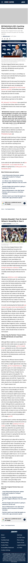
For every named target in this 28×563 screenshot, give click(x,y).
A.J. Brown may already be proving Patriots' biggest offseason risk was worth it (14, 182)
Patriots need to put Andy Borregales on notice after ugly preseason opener (13, 196)
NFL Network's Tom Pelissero (9, 102)
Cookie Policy (4, 545)
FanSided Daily (5, 540)
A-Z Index (19, 547)
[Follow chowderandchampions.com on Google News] (25, 203)
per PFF (10, 416)
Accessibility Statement (7, 547)
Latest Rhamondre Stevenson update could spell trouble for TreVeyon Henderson (13, 177)
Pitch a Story (20, 540)
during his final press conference (10, 267)
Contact (3, 537)
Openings (19, 535)
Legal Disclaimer (21, 545)
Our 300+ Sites (21, 537)
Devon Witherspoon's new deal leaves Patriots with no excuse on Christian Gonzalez (13, 192)
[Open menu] (2, 2)
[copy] (10, 39)
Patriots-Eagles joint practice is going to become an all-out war (13, 187)
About (2, 535)
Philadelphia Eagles (6, 134)
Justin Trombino (7, 223)
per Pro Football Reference (15, 366)
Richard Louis (6, 36)
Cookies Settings (5, 550)
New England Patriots (10, 209)
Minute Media (8, 553)
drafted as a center (13, 277)
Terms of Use (20, 542)
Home (2, 209)
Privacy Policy (4, 542)
